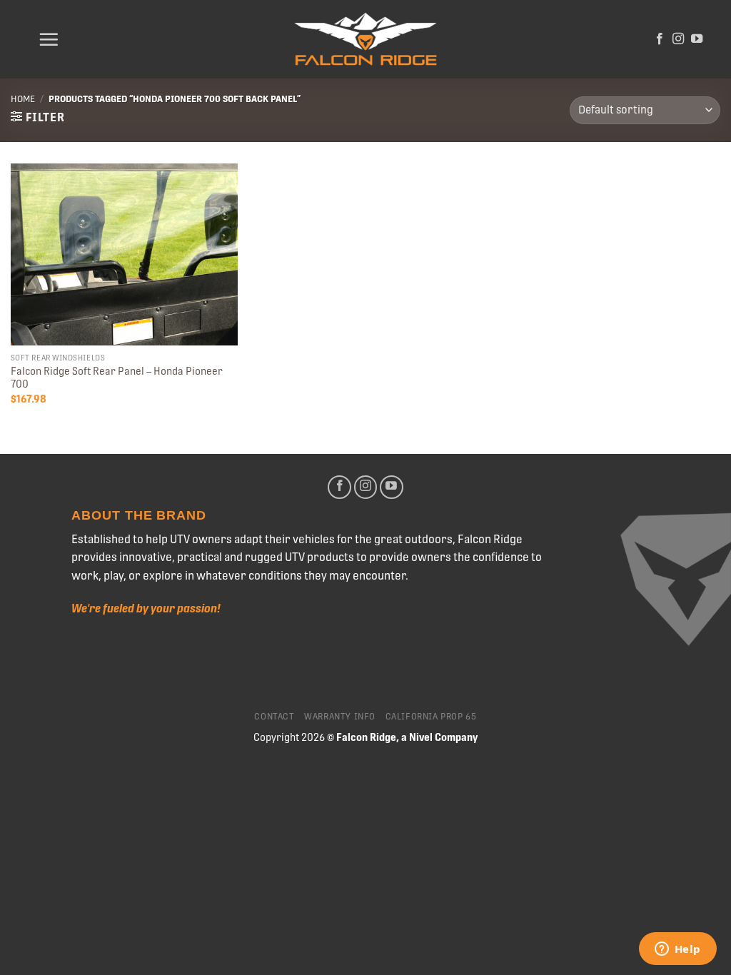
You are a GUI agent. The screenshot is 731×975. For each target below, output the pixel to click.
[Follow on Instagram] (678, 39)
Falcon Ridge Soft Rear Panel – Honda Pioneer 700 (117, 377)
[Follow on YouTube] (696, 39)
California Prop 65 (431, 717)
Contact (274, 717)
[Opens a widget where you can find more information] (677, 950)
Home (23, 99)
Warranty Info (339, 717)
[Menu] (48, 39)
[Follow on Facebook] (659, 39)
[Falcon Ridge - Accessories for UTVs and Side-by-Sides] (365, 39)
